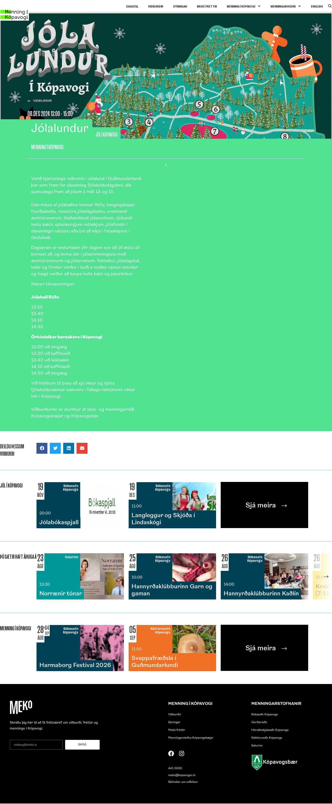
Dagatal (132, 6)
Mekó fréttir (207, 6)
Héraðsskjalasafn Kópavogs (269, 730)
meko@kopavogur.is (181, 775)
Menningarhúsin (283, 6)
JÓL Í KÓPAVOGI (106, 134)
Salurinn (257, 745)
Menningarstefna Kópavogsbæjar (190, 737)
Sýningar (180, 6)
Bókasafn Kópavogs (264, 714)
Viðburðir (155, 6)
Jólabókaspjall (59, 523)
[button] (41, 448)
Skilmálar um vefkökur (183, 782)
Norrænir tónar (60, 594)
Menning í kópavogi (241, 6)
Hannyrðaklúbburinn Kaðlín (261, 594)
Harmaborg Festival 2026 (75, 665)
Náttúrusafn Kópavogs (266, 737)
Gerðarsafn (259, 722)
